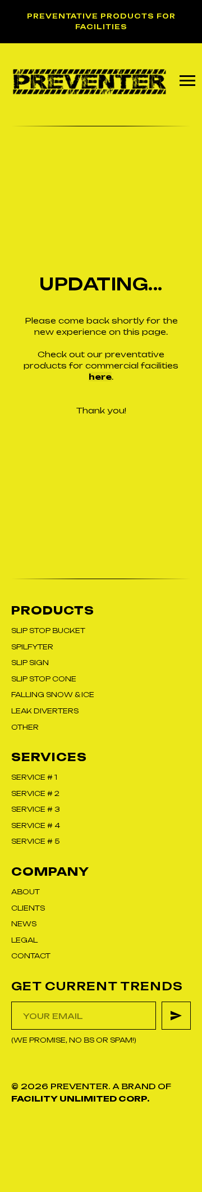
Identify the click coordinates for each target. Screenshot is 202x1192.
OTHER (25, 727)
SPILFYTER (32, 647)
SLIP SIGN (30, 662)
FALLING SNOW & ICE (52, 694)
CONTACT (30, 956)
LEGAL (24, 940)
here (100, 376)
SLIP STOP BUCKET (48, 630)
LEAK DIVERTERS (45, 711)
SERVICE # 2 (35, 793)
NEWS (23, 924)
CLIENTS (28, 908)
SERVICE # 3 (35, 809)
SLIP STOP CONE (43, 679)
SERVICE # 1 (34, 777)
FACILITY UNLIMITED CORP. (80, 1098)
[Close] (189, 8)
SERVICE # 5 (35, 841)
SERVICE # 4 (35, 825)
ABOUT (25, 892)
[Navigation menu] (187, 81)
